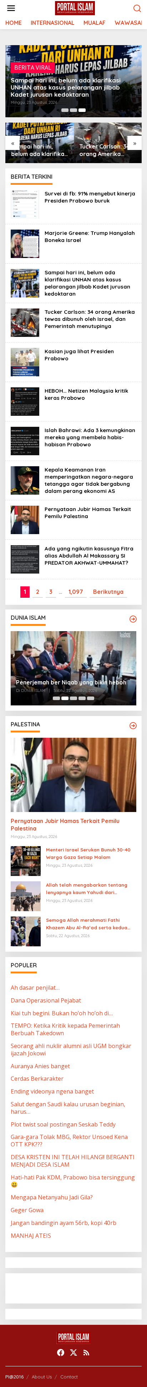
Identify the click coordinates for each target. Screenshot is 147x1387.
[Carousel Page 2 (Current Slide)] (65, 698)
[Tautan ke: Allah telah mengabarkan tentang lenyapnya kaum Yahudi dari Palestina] (26, 895)
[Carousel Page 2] (73, 110)
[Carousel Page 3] (73, 698)
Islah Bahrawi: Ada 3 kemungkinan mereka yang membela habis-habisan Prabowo (90, 437)
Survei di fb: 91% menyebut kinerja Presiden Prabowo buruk (90, 197)
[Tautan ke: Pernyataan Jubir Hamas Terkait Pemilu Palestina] (25, 519)
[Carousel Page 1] (65, 110)
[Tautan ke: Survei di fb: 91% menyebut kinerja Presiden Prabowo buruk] (25, 204)
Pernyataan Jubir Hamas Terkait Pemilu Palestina (88, 513)
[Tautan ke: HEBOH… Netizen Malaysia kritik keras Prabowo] (25, 401)
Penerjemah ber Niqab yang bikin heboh (71, 682)
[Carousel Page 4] (82, 698)
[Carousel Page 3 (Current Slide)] (82, 110)
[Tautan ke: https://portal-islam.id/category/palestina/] (133, 725)
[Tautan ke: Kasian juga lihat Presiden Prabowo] (25, 361)
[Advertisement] (68, 1287)
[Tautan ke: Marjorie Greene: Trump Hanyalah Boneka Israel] (25, 243)
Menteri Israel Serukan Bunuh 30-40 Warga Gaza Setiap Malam (88, 853)
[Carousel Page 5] (90, 698)
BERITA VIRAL (32, 67)
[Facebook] (60, 1352)
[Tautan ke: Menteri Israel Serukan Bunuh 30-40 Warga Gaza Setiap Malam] (26, 860)
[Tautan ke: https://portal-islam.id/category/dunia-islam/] (133, 619)
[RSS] (86, 1352)
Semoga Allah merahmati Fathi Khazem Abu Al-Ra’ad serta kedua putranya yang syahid (86, 924)
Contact (69, 1377)
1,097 (76, 591)
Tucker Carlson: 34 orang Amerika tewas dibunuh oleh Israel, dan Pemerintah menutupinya (105, 150)
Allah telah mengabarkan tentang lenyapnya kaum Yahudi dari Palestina (86, 889)
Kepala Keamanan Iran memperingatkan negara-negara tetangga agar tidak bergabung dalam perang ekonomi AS (89, 480)
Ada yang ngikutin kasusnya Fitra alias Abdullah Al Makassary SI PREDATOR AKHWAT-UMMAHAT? (89, 555)
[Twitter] (73, 1352)
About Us (42, 1377)
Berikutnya (108, 591)
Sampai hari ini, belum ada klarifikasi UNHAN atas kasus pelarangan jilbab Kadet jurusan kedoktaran (66, 87)
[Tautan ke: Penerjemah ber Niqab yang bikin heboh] (73, 668)
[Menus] (11, 8)
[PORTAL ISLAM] (75, 8)
